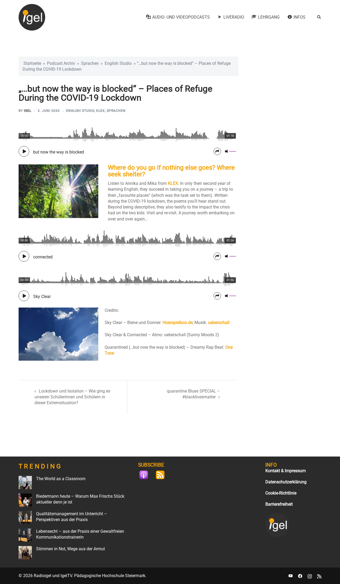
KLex (100, 111)
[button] (319, 17)
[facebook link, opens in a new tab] (300, 575)
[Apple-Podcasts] (146, 475)
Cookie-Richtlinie (280, 493)
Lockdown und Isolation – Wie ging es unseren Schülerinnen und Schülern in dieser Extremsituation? (72, 397)
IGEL (27, 111)
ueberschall (219, 322)
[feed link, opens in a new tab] (319, 575)
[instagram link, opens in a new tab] (310, 575)
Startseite (32, 63)
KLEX (173, 183)
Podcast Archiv (61, 63)
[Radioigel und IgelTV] (32, 16)
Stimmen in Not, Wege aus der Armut (70, 548)
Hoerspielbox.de (178, 322)
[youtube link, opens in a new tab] (290, 575)
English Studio (118, 63)
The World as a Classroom (61, 478)
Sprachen (90, 63)
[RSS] (163, 475)
